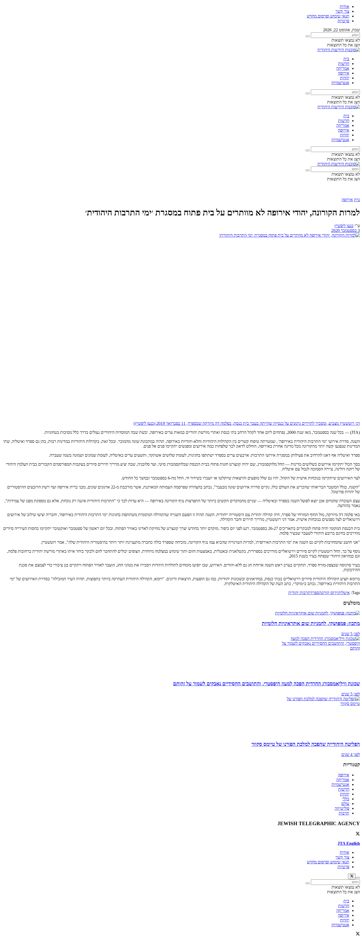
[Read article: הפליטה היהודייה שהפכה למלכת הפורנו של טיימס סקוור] (181, 716)
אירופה (343, 73)
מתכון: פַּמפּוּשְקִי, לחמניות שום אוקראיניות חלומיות (311, 623)
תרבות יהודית (299, 592)
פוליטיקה (342, 808)
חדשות (343, 63)
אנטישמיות (340, 82)
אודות (344, 6)
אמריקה (342, 68)
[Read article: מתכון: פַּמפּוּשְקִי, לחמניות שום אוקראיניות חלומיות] (181, 613)
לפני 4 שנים (350, 754)
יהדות (344, 78)
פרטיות (343, 21)
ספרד (314, 592)
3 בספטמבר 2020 (345, 230)
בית (346, 59)
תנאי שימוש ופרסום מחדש (328, 16)
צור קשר (342, 11)
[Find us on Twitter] (358, 834)
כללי (345, 799)
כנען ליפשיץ (344, 225)
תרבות (344, 813)
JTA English (349, 843)
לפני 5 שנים (350, 633)
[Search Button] (308, 36)
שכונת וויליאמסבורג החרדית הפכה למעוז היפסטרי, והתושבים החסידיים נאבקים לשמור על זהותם (266, 683)
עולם (345, 803)
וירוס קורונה (328, 592)
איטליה (344, 592)
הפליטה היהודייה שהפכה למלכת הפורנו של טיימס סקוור (305, 744)
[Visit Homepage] (338, 49)
